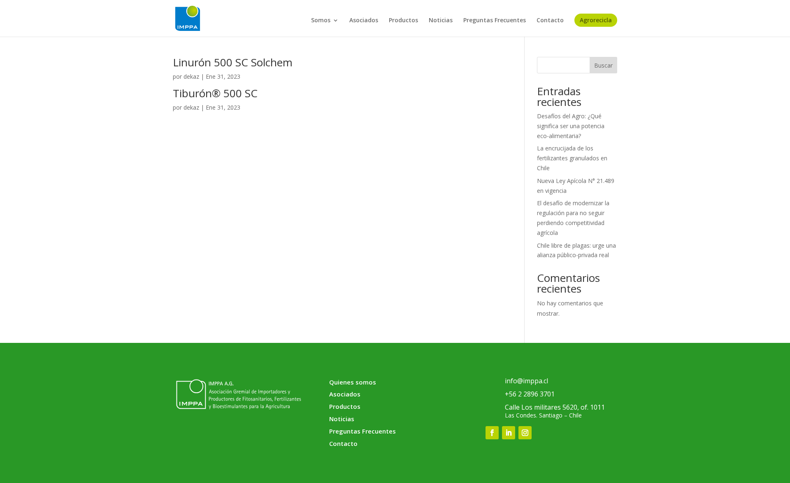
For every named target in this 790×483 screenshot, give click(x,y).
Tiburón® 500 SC (215, 93)
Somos (320, 20)
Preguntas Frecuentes (494, 20)
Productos (403, 20)
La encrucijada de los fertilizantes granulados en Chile (572, 158)
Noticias (441, 20)
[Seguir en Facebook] (492, 432)
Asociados (363, 20)
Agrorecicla (596, 20)
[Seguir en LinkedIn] (508, 432)
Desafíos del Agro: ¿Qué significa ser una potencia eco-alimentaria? (570, 126)
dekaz (191, 76)
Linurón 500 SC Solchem (233, 62)
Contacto (550, 20)
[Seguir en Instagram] (525, 432)
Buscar (603, 65)
